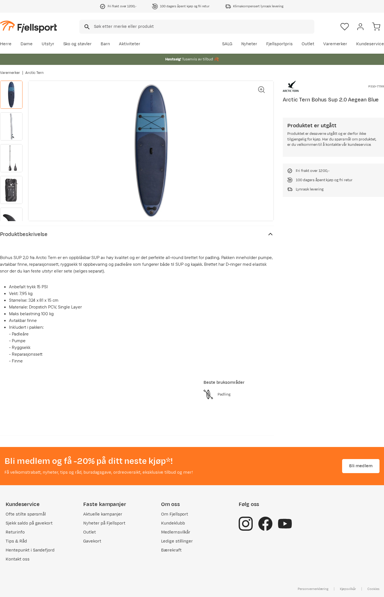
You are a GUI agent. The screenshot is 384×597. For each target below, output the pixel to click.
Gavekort (92, 541)
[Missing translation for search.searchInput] (86, 27)
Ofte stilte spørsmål (26, 514)
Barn (105, 44)
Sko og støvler (77, 44)
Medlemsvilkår (176, 532)
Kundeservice (370, 44)
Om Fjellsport (174, 514)
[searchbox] (203, 26)
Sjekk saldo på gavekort (29, 523)
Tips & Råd (16, 541)
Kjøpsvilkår (348, 589)
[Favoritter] (344, 26)
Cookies (373, 589)
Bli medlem (360, 466)
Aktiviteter (129, 44)
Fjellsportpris (279, 44)
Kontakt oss (18, 559)
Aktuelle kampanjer (102, 514)
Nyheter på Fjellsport (104, 523)
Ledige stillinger (177, 541)
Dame (27, 44)
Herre (6, 44)
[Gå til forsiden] (28, 27)
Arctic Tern (34, 72)
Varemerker (335, 44)
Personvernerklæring (313, 589)
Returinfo (15, 532)
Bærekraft (171, 550)
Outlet (308, 44)
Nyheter (249, 44)
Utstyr (48, 44)
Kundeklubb (173, 523)
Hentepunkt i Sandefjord (30, 550)
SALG (227, 44)
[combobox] (196, 27)
